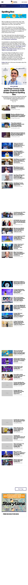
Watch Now (24, 2)
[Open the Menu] (2, 2)
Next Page (20, 489)
